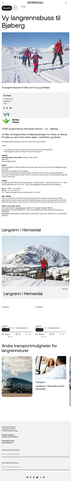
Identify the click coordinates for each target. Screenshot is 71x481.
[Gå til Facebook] (30, 477)
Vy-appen (25, 171)
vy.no (5, 103)
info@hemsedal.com (8, 435)
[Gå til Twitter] (37, 477)
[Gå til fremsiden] (35, 2)
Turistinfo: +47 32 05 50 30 (10, 436)
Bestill (7, 8)
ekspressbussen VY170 (23, 208)
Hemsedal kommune (8, 440)
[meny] (66, 3)
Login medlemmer (7, 442)
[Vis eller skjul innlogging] (15, 8)
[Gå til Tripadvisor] (27, 477)
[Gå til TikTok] (40, 477)
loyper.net (37, 184)
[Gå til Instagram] (34, 477)
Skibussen (5, 210)
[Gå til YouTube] (44, 477)
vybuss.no (15, 171)
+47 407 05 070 (8, 99)
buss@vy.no (7, 101)
